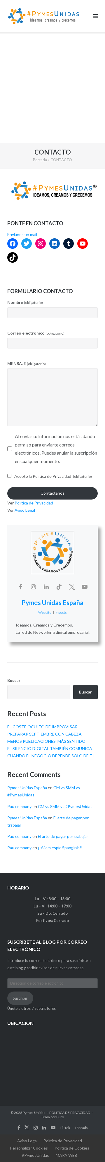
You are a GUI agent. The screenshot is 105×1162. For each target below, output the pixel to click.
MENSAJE (26, 363)
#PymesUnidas (35, 1155)
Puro (60, 1117)
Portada (40, 159)
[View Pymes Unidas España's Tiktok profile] (59, 586)
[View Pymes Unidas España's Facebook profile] (20, 586)
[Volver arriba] (90, 1148)
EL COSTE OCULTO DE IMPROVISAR (42, 726)
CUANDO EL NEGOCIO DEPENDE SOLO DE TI (50, 755)
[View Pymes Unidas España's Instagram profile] (33, 586)
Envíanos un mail (22, 234)
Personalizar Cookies (29, 1147)
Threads (81, 1127)
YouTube (53, 1127)
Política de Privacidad (34, 502)
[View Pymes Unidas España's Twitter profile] (72, 586)
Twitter (26, 1127)
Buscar (13, 680)
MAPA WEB (66, 1155)
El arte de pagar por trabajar (63, 836)
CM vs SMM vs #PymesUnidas (65, 806)
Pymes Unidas (34, 1112)
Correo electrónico (35, 333)
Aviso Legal (25, 510)
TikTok (65, 1127)
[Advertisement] (52, 87)
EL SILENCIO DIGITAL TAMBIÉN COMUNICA (49, 748)
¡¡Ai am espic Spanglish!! (60, 847)
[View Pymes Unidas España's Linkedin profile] (46, 586)
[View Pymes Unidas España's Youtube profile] (85, 586)
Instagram (36, 1127)
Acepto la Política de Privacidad (53, 476)
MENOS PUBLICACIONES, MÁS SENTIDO (46, 741)
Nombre (25, 302)
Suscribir (20, 998)
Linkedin (44, 1127)
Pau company (19, 806)
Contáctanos (52, 493)
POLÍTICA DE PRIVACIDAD (69, 1112)
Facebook (19, 1127)
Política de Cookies (72, 1147)
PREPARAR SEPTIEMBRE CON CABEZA (44, 733)
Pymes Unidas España (52, 603)
